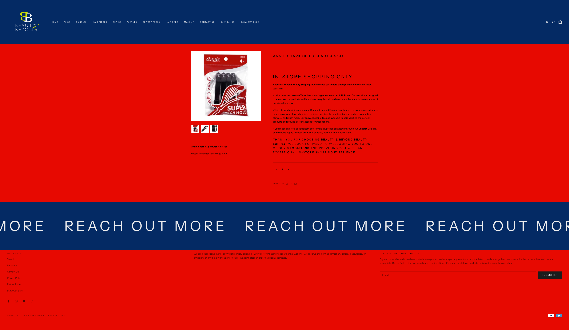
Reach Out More (56, 316)
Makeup (189, 22)
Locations (12, 265)
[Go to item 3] (214, 129)
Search (10, 259)
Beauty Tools (151, 22)
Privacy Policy (14, 278)
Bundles (81, 22)
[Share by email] (295, 184)
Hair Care (172, 22)
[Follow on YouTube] (24, 301)
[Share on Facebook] (283, 184)
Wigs (67, 22)
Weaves (132, 22)
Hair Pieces (100, 22)
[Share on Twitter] (287, 184)
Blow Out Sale (250, 22)
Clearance (227, 22)
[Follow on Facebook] (8, 301)
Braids (117, 22)
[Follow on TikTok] (31, 301)
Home (55, 22)
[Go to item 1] (195, 129)
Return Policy (14, 284)
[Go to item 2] (205, 129)
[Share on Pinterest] (291, 184)
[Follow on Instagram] (16, 301)
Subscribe (550, 275)
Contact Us (207, 22)
